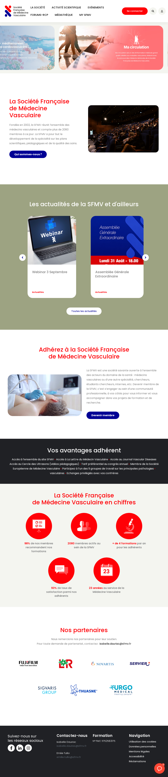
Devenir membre (102, 415)
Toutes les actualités (84, 311)
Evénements (96, 7)
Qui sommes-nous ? (28, 154)
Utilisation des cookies (142, 741)
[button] (159, 768)
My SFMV (85, 15)
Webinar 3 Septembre (49, 272)
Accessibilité (136, 756)
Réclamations (137, 761)
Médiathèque (64, 15)
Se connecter (135, 11)
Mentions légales (139, 751)
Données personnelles (142, 746)
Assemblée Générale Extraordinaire (112, 274)
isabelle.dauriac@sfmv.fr (115, 644)
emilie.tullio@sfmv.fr (69, 757)
